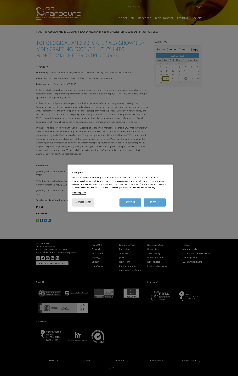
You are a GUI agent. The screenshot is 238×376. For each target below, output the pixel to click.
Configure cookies (83, 202)
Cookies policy (79, 192)
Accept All (130, 202)
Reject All (154, 202)
